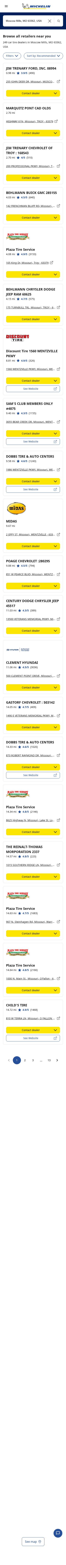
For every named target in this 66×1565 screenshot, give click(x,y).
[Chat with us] (58, 1533)
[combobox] (33, 20)
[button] (49, 21)
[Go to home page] (36, 6)
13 (49, 1060)
